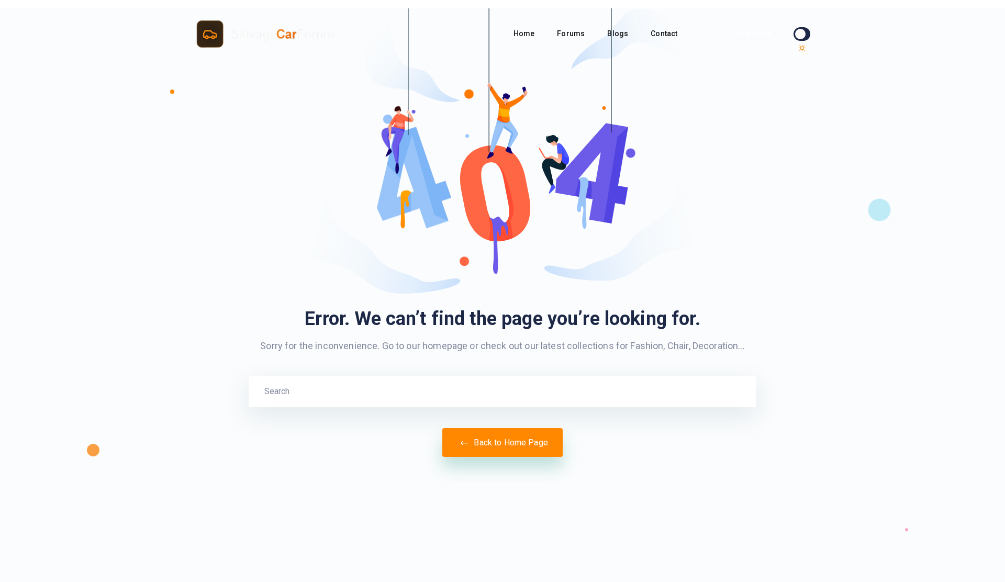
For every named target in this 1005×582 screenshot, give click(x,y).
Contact (665, 33)
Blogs (618, 33)
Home (525, 33)
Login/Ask (752, 33)
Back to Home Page (510, 442)
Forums (571, 33)
